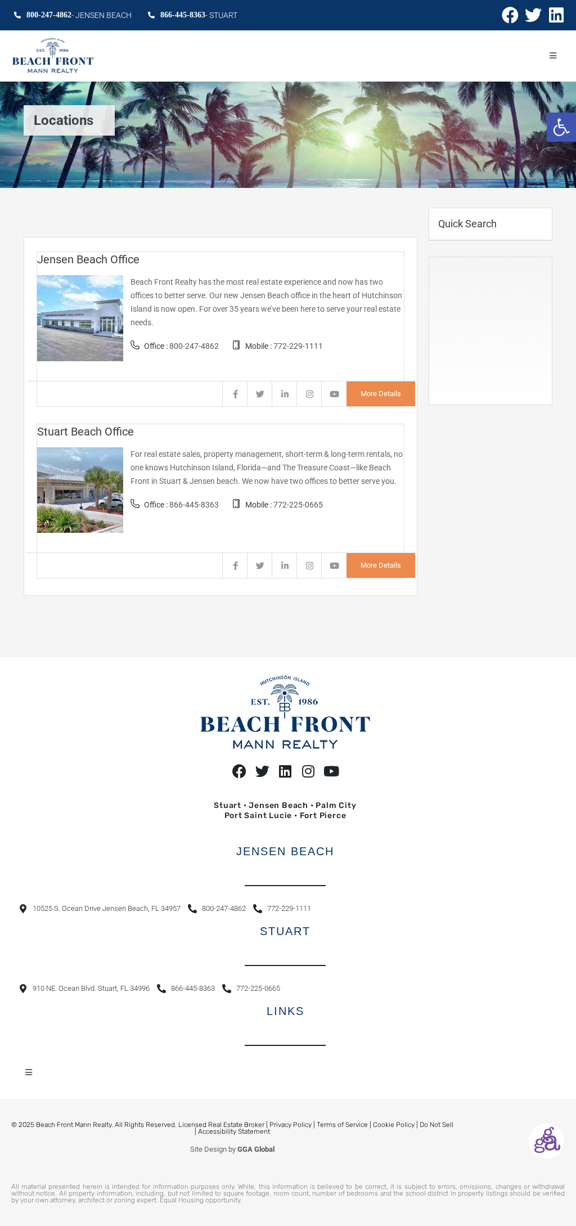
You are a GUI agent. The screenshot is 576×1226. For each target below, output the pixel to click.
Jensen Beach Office (88, 259)
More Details (381, 393)
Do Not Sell (436, 1125)
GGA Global (255, 1149)
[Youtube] (332, 771)
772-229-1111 (298, 346)
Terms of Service (342, 1125)
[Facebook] (510, 15)
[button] (561, 127)
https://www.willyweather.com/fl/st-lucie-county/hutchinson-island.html (502, 393)
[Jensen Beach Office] (80, 317)
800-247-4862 (194, 346)
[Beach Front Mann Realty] (52, 56)
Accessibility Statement (234, 1131)
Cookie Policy (394, 1125)
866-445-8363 (194, 504)
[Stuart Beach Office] (80, 489)
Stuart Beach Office (85, 431)
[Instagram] (309, 771)
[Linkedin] (556, 15)
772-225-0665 (298, 504)
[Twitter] (533, 15)
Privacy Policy (290, 1125)
